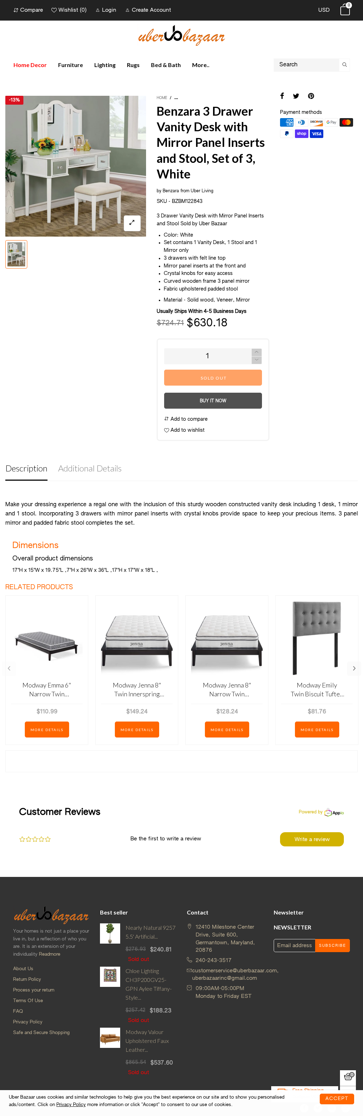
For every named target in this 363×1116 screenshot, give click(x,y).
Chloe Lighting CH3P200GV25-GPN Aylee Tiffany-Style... (148, 983)
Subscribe (332, 946)
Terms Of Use (28, 1001)
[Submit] (344, 65)
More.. (201, 64)
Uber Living (202, 191)
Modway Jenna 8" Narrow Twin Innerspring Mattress (227, 689)
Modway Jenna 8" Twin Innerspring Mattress (137, 689)
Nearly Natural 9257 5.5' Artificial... (150, 932)
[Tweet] (296, 96)
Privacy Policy (28, 1022)
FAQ (18, 1011)
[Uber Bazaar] (181, 35)
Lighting (105, 64)
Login (109, 10)
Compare (31, 10)
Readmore (49, 954)
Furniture (70, 64)
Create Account (151, 10)
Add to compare (188, 419)
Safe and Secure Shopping (41, 1033)
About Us (23, 969)
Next (354, 669)
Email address (294, 945)
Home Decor (30, 64)
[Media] (132, 223)
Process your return (33, 990)
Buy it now (213, 401)
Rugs (133, 64)
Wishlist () (72, 10)
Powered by (311, 812)
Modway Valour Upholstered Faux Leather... (147, 1040)
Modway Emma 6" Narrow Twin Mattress (46, 689)
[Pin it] (311, 96)
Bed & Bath (166, 64)
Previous (9, 669)
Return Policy (27, 979)
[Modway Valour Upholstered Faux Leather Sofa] (110, 1052)
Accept (336, 1098)
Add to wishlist (187, 430)
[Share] (282, 96)
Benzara (171, 191)
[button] (256, 360)
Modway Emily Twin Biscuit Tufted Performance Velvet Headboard (317, 689)
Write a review (312, 839)
